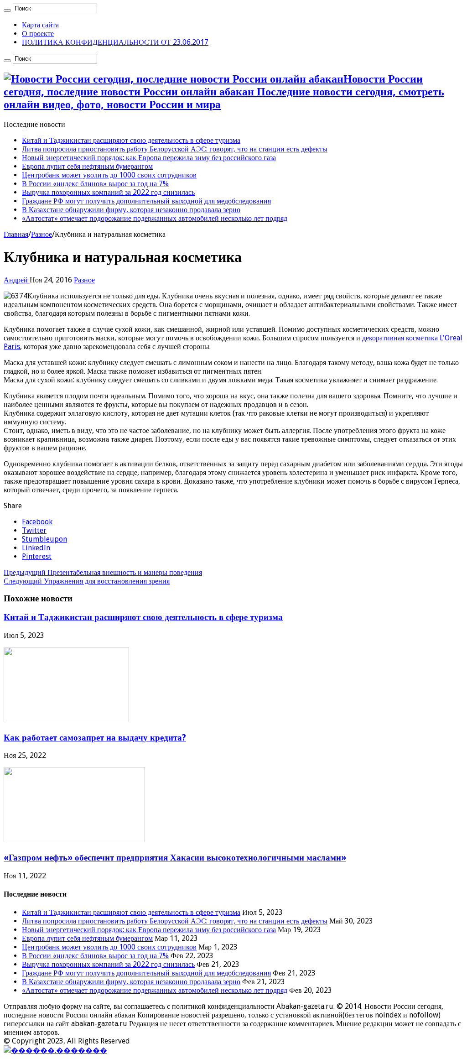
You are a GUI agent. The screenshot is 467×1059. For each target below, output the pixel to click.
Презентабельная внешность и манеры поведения (103, 572)
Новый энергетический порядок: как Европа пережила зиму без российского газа (149, 157)
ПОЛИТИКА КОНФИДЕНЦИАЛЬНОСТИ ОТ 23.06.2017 (115, 42)
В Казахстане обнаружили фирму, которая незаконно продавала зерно (131, 209)
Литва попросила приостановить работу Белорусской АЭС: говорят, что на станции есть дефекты (174, 149)
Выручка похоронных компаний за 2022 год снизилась (108, 192)
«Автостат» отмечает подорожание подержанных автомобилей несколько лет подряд (154, 218)
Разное (41, 234)
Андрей (17, 280)
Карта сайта (40, 25)
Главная (16, 234)
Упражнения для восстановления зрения (87, 581)
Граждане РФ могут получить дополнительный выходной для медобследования (146, 201)
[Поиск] (7, 10)
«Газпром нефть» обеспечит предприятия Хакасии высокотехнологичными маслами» (175, 857)
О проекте (38, 33)
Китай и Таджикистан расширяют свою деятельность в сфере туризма (131, 140)
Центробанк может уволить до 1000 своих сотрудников (109, 175)
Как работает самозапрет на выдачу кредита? (95, 737)
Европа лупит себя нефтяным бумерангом (87, 166)
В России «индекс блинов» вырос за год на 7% (95, 183)
